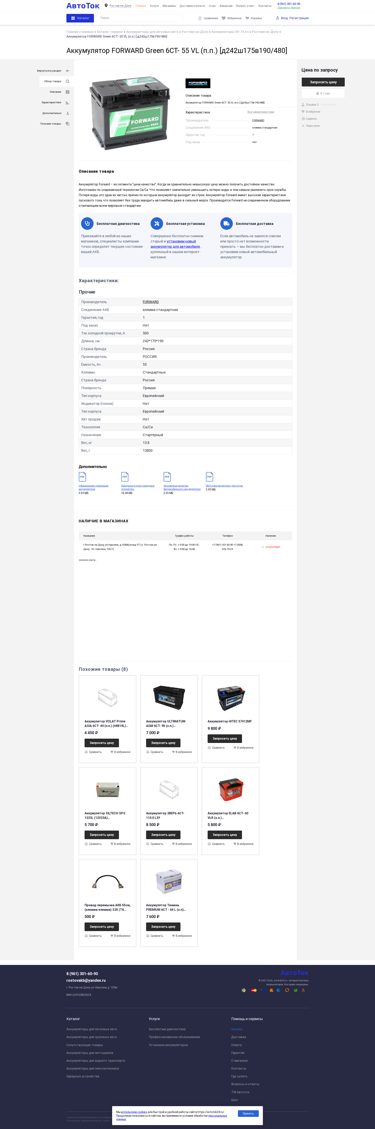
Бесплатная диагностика (167, 1029)
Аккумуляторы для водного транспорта (95, 1061)
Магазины (169, 5)
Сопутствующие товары (84, 1045)
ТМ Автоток (240, 1092)
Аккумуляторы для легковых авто (91, 1029)
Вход (284, 18)
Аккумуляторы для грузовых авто (91, 1037)
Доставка (238, 1037)
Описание (55, 91)
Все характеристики (261, 111)
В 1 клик (325, 93)
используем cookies (134, 1112)
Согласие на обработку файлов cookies (88, 1120)
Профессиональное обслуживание (174, 1037)
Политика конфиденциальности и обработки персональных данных (103, 1117)
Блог (234, 1100)
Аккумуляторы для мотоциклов (89, 1053)
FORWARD (258, 120)
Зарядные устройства (82, 1076)
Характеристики (51, 102)
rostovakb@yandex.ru (86, 980)
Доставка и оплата (192, 5)
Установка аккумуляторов (168, 1045)
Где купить (239, 1076)
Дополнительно (52, 113)
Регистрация (299, 18)
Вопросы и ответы (245, 1084)
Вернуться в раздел (49, 70)
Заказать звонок (289, 7)
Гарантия (237, 1053)
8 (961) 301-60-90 (289, 3)
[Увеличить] (130, 110)
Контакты (265, 5)
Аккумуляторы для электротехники (92, 1068)
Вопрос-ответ (245, 5)
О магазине (239, 1061)
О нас (212, 5)
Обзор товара (52, 81)
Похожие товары (50, 123)
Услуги (154, 5)
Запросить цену (102, 743)
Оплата (236, 1045)
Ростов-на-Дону (120, 5)
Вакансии (226, 5)
